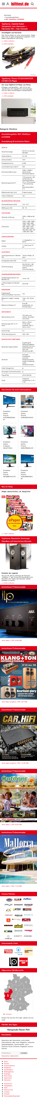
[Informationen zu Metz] (26, 920)
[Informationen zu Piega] (28, 926)
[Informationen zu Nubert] (18, 926)
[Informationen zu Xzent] (18, 936)
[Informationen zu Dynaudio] (18, 905)
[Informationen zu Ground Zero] (8, 915)
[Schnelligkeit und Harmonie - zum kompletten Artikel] (18, 59)
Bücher (6, 1064)
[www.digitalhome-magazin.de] (8, 955)
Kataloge (7, 1074)
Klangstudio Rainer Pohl (18, 1029)
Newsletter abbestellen (10, 1056)
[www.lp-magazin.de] (13, 965)
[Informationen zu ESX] (8, 910)
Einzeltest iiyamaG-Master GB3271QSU (7, 445)
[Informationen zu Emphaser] (28, 905)
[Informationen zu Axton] (27, 899)
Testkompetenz (9, 1066)
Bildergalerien (9, 1072)
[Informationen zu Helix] (18, 915)
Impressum (8, 1084)
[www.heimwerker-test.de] (28, 955)
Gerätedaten (8, 1070)
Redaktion (7, 1068)
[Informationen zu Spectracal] (18, 931)
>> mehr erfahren (8, 534)
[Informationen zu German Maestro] (27, 909)
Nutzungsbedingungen (12, 1096)
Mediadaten (8, 1086)
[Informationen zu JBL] (8, 921)
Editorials (7, 1080)
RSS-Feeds (8, 1076)
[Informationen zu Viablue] (8, 937)
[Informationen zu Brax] (8, 905)
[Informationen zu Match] (16, 920)
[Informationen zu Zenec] (28, 936)
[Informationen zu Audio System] (17, 900)
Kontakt (6, 1094)
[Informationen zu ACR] (9, 900)
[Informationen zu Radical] (8, 932)
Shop (6, 1061)
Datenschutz (8, 1090)
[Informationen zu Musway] (8, 926)
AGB (5, 1088)
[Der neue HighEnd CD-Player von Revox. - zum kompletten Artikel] (18, 111)
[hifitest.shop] (23, 965)
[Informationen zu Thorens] (28, 931)
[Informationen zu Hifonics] (28, 915)
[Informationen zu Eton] (17, 909)
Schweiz (8, 1014)
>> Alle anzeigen (8, 44)
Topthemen (8, 1078)
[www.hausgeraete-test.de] (18, 955)
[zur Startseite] (20, 4)
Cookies (7, 1092)
